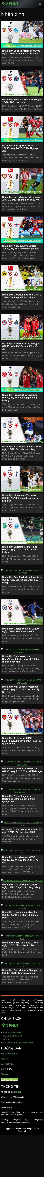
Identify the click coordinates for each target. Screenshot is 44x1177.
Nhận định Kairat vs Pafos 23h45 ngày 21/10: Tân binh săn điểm (20, 944)
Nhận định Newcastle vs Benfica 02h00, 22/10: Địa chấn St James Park (20, 915)
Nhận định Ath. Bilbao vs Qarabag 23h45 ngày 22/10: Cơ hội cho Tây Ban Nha (20, 689)
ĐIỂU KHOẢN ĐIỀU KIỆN (12, 1036)
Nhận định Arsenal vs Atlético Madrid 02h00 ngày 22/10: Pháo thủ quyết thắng (21, 741)
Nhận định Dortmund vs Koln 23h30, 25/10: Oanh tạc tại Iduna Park (22, 296)
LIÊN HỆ (6, 1039)
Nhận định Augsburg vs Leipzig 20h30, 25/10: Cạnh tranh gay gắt (20, 247)
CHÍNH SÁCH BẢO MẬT (12, 1032)
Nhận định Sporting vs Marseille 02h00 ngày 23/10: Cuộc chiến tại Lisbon (20, 549)
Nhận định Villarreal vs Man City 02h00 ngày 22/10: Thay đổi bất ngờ (22, 770)
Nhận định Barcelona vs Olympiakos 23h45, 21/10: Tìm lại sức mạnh (21, 971)
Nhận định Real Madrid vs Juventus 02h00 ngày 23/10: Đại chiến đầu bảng (21, 580)
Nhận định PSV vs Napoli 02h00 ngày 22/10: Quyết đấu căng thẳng (21, 886)
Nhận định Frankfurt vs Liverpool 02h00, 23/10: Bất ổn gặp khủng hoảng (20, 398)
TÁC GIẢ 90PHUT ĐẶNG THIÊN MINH (18, 1042)
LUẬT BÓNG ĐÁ (7, 1064)
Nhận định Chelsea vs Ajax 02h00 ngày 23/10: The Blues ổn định (20, 630)
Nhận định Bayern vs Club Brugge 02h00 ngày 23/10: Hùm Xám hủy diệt (20, 346)
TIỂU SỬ (4, 1059)
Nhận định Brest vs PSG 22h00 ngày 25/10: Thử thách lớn (22, 101)
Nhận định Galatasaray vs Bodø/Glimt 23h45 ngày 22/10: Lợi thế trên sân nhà (20, 659)
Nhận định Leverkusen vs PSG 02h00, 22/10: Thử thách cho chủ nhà (20, 860)
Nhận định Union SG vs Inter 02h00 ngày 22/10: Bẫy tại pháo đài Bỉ (21, 831)
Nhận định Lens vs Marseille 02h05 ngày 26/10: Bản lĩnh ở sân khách (21, 52)
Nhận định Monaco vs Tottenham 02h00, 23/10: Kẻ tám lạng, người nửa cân (20, 498)
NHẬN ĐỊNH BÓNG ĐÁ (10, 1054)
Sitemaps (5, 1074)
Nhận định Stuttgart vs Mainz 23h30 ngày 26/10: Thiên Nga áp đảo (20, 148)
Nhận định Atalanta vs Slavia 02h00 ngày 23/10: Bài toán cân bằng (21, 448)
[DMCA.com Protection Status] (9, 1081)
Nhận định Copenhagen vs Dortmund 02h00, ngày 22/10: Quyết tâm (18, 799)
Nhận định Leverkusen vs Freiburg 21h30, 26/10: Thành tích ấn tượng (21, 198)
